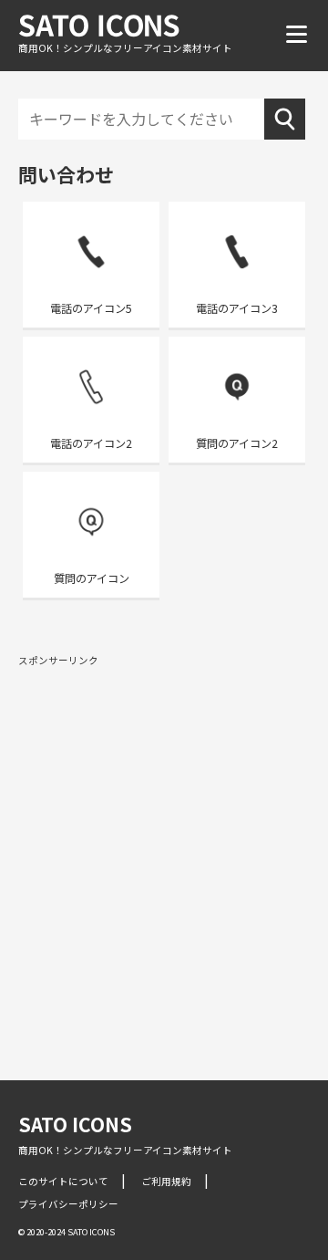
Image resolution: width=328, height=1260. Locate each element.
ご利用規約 (166, 1181)
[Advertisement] (164, 843)
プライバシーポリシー (68, 1204)
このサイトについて (63, 1181)
